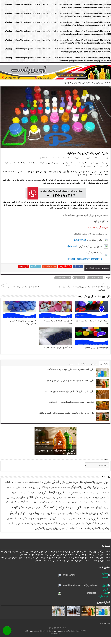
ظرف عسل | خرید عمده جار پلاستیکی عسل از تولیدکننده (71, 402)
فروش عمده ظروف (82, 519)
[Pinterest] (58, 627)
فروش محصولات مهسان (65, 519)
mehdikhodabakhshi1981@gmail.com (85, 259)
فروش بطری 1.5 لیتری (86, 502)
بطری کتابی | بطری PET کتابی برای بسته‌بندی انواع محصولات (69, 391)
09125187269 (80, 240)
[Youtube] (52, 627)
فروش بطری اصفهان (69, 501)
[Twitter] (60, 627)
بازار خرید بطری (75, 482)
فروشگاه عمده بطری (67, 524)
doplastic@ (72, 246)
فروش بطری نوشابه (35, 502)
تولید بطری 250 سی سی (19, 482)
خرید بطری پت (84, 493)
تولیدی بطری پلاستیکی (60, 487)
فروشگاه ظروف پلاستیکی (87, 523)
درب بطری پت (98, 82)
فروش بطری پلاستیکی (60, 507)
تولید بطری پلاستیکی (84, 487)
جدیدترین (104, 363)
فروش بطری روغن (52, 502)
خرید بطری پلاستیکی (58, 492)
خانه (108, 82)
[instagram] (50, 627)
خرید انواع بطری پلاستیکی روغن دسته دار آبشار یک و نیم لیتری (82, 287)
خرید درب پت (79, 277)
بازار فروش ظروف (36, 482)
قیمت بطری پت (23, 524)
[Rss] (65, 627)
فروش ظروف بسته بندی (81, 513)
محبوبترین (93, 363)
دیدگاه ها (82, 363)
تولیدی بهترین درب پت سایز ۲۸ (95, 347)
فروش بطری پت (92, 507)
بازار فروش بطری (54, 482)
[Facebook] (63, 627)
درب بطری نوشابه (77, 158)
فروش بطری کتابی (33, 508)
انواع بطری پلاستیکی (96, 482)
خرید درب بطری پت (95, 277)
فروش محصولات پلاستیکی (39, 518)
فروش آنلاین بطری (29, 497)
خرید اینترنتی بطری (24, 487)
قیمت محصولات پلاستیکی (77, 528)
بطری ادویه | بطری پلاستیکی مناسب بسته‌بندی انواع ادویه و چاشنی (66, 413)
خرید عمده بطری (91, 497)
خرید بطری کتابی (32, 493)
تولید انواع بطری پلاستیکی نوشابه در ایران (24, 285)
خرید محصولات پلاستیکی (69, 497)
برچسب (72, 363)
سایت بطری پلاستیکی (49, 498)
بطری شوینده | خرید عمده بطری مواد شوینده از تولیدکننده (70, 369)
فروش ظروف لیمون (59, 513)
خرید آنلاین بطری (41, 487)
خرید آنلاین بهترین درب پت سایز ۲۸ (57, 347)
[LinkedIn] (55, 627)
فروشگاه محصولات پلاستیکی (46, 523)
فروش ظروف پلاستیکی (35, 513)
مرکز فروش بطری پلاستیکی (50, 528)
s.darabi (102, 158)
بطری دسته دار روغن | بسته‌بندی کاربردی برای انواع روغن (70, 380)
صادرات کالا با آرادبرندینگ (55, 633)
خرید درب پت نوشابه (63, 277)
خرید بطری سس (98, 493)
